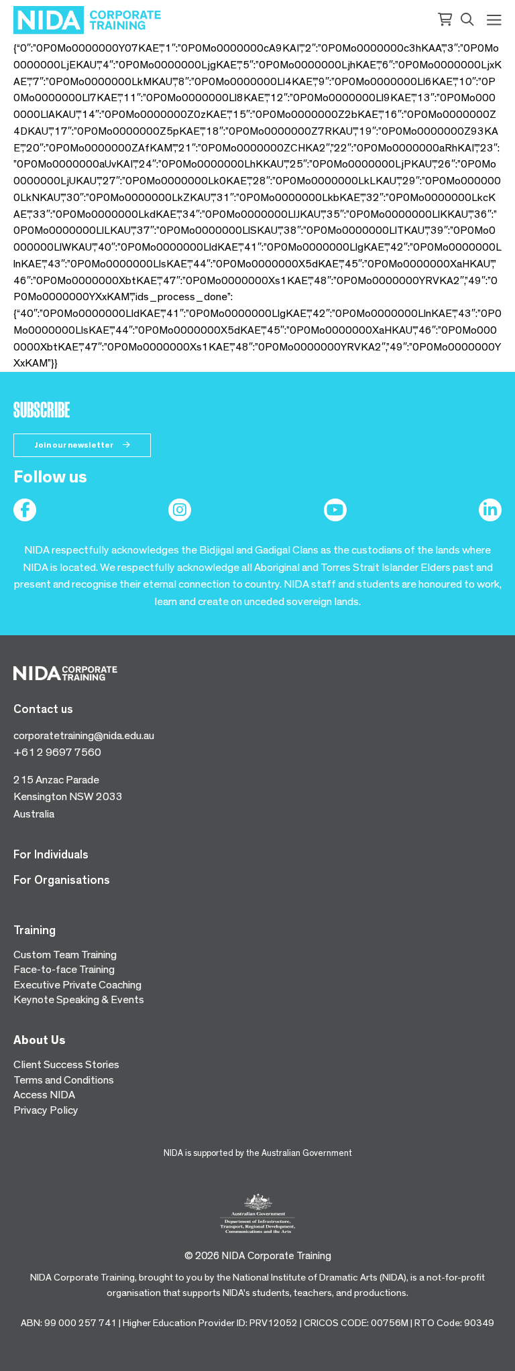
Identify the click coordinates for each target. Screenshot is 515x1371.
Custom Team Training (65, 954)
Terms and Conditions (63, 1080)
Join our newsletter (74, 445)
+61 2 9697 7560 (57, 752)
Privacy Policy (45, 1110)
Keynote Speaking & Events (78, 999)
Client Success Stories (66, 1064)
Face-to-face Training (64, 969)
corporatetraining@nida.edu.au (83, 735)
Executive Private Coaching (77, 984)
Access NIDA (44, 1094)
